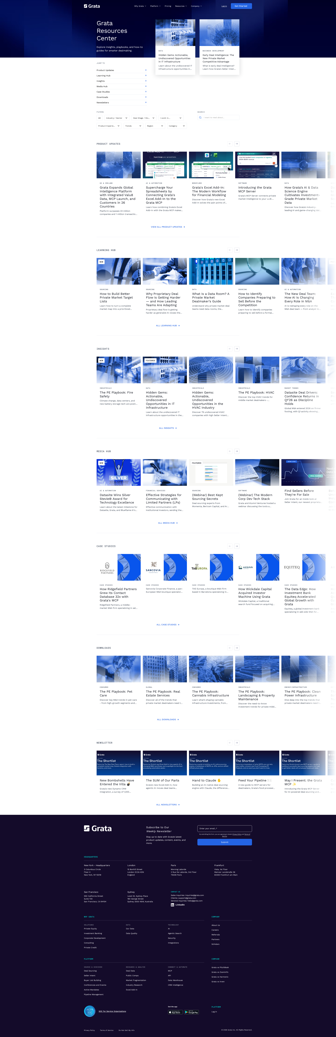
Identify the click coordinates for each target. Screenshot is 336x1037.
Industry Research (134, 985)
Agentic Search (175, 933)
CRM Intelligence (175, 985)
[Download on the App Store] (175, 1012)
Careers (215, 930)
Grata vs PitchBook (220, 967)
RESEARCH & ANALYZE (135, 967)
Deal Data (130, 971)
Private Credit (90, 947)
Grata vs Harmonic (220, 977)
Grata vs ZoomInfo (220, 972)
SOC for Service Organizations (112, 1011)
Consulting (89, 943)
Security (171, 938)
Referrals (216, 935)
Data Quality (131, 933)
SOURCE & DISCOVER (93, 967)
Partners (215, 939)
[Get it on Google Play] (191, 1012)
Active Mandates (91, 990)
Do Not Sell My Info (126, 1030)
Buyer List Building (92, 980)
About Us (216, 925)
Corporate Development (95, 938)
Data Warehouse (175, 980)
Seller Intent (89, 975)
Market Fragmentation (136, 980)
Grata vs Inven (218, 981)
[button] (140, 6)
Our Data (130, 929)
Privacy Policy (237, 834)
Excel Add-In (131, 990)
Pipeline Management (93, 994)
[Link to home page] (97, 835)
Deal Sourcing (90, 971)
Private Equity (90, 929)
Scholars (215, 944)
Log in (214, 1012)
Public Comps (132, 975)
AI (169, 929)
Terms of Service (106, 1030)
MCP (170, 971)
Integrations (173, 943)
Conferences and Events (95, 985)
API (169, 975)
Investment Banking (93, 933)
